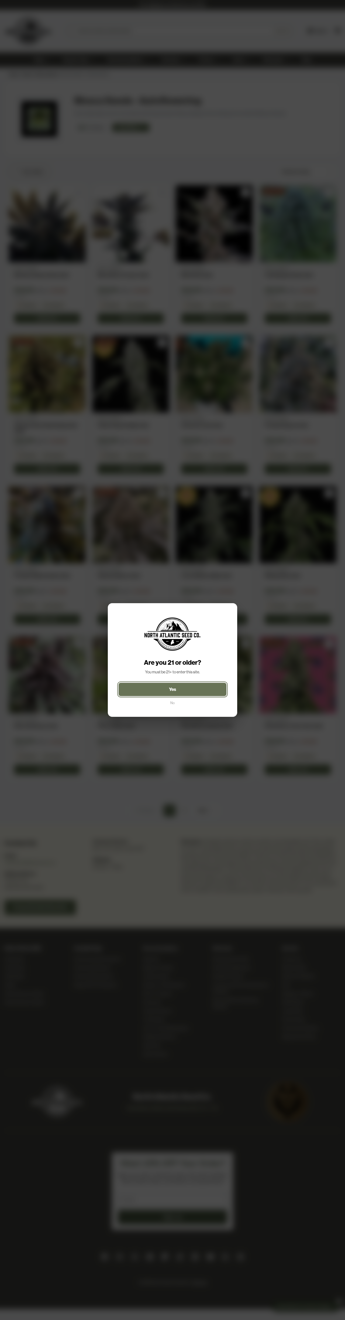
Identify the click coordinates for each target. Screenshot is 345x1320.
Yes (172, 689)
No (172, 703)
